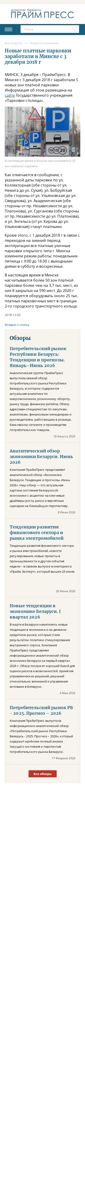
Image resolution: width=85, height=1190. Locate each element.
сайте (10, 95)
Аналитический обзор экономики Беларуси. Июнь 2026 (41, 456)
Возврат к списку (17, 325)
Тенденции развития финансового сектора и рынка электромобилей (37, 532)
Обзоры (20, 338)
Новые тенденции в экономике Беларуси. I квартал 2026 (35, 611)
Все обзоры (43, 774)
